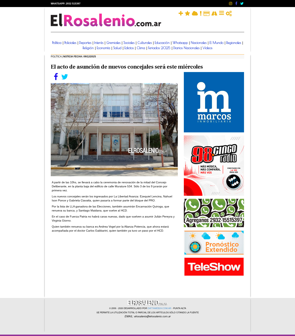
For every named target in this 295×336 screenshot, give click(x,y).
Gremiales (114, 43)
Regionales (234, 43)
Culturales (145, 43)
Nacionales (199, 43)
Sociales (129, 43)
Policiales (70, 43)
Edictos (129, 48)
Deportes (86, 43)
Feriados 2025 (160, 48)
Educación (163, 43)
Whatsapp (181, 43)
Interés (99, 43)
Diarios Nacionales (187, 48)
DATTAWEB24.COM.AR (159, 308)
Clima (141, 48)
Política (57, 43)
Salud (118, 48)
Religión (89, 48)
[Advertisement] (114, 265)
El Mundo (217, 43)
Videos (207, 48)
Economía (104, 48)
